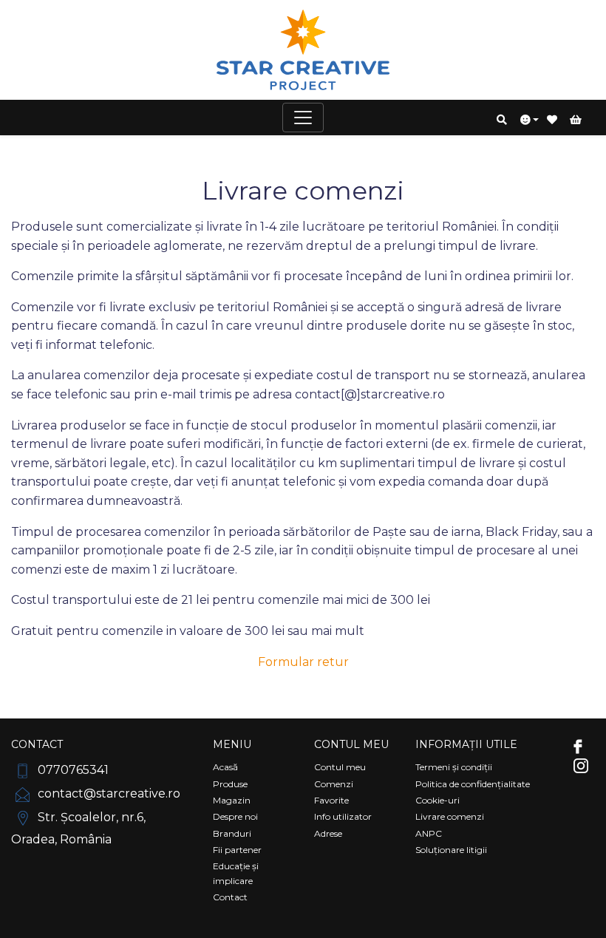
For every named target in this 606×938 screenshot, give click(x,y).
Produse (230, 783)
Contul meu (351, 744)
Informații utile (466, 744)
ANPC (428, 833)
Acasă (225, 766)
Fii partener (237, 849)
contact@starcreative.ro (107, 793)
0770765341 (72, 770)
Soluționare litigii (451, 849)
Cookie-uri (437, 800)
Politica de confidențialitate (472, 783)
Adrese (328, 833)
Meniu (232, 744)
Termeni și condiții (453, 766)
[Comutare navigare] (303, 117)
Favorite (331, 800)
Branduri (232, 833)
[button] (502, 120)
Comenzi (333, 783)
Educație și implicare (236, 873)
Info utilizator (343, 816)
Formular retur (303, 662)
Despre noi (235, 816)
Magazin (232, 800)
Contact (37, 744)
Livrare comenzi (449, 816)
